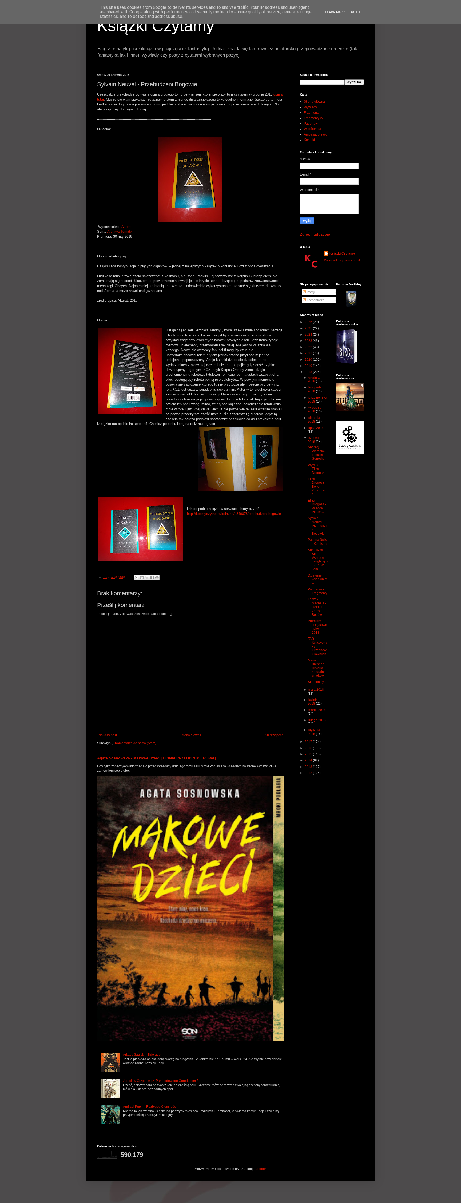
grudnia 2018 (314, 379)
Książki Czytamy (155, 26)
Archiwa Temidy (119, 231)
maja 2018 (316, 690)
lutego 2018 (317, 720)
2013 (309, 767)
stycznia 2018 (314, 732)
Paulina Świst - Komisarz (318, 541)
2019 (309, 366)
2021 (309, 353)
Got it (356, 12)
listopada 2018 (315, 389)
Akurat (126, 227)
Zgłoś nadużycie (315, 234)
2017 (309, 742)
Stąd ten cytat (317, 682)
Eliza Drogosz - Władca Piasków (317, 506)
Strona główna (190, 735)
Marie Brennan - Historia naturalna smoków (317, 668)
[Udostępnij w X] (146, 577)
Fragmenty (311, 112)
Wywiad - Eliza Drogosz (316, 469)
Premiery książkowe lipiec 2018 (317, 626)
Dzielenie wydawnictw (317, 579)
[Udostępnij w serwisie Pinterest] (157, 577)
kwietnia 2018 (314, 701)
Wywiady (310, 107)
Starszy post (274, 735)
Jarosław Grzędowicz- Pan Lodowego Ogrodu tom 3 (160, 1081)
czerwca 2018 (314, 439)
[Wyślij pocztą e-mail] (136, 577)
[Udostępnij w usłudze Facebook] (151, 577)
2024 (309, 334)
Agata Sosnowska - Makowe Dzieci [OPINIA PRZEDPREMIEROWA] (156, 758)
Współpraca (312, 129)
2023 (309, 341)
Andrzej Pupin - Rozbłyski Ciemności (150, 1107)
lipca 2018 (316, 428)
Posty (310, 292)
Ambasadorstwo (315, 134)
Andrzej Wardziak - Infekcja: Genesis (317, 452)
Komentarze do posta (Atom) (135, 743)
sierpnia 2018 (314, 419)
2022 (309, 347)
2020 (309, 360)
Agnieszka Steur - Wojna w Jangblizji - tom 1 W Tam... (318, 559)
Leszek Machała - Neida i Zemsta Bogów (317, 607)
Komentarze (315, 300)
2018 (309, 372)
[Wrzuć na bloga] (141, 577)
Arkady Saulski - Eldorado (142, 1055)
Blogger (260, 1169)
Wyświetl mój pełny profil (342, 260)
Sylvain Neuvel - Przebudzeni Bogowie (318, 525)
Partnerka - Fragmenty (317, 591)
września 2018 (314, 409)
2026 (309, 322)
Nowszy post (107, 735)
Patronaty (311, 123)
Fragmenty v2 (314, 118)
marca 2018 (317, 710)
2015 (309, 754)
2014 (309, 760)
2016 (309, 748)
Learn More (335, 12)
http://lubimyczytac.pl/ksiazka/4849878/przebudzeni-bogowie (234, 514)
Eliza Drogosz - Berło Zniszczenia (317, 486)
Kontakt (309, 140)
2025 (309, 328)
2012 (309, 773)
